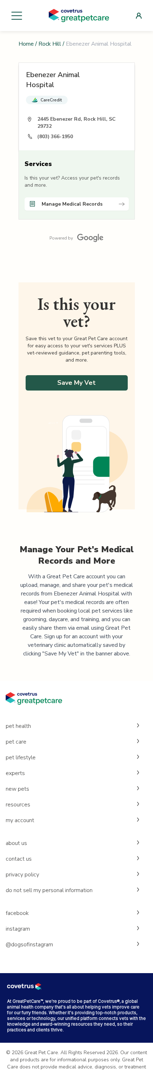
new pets (17, 789)
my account (20, 820)
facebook (17, 913)
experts (15, 773)
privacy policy (22, 875)
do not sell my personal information (49, 890)
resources (18, 805)
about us (16, 843)
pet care (16, 742)
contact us (19, 859)
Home (26, 44)
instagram (18, 929)
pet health (18, 726)
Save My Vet (76, 382)
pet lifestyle (21, 757)
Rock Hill (49, 44)
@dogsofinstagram (29, 944)
